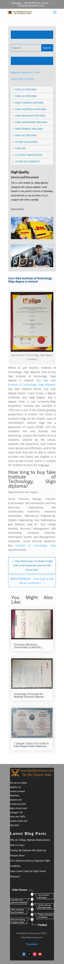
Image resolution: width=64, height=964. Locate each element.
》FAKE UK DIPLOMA (25, 96)
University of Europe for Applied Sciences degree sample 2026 (28, 695)
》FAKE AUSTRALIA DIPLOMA (29, 109)
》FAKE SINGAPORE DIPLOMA (30, 122)
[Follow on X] (29, 954)
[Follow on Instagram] (35, 954)
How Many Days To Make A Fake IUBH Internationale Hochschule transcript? (32, 565)
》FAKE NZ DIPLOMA (25, 135)
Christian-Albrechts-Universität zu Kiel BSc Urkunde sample (27, 646)
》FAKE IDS (19, 148)
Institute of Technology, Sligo (35, 545)
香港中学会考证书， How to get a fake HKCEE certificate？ (32, 581)
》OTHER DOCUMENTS (26, 161)
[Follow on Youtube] (40, 954)
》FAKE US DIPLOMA (25, 89)
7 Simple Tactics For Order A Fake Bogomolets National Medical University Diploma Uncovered (31, 744)
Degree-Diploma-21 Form (26, 72)
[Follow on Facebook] (24, 954)
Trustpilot (32, 944)
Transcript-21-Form (22, 79)
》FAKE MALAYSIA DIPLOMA (29, 115)
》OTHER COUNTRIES (25, 142)
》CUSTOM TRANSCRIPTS (27, 155)
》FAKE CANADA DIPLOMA (28, 102)
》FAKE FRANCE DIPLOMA (28, 128)
